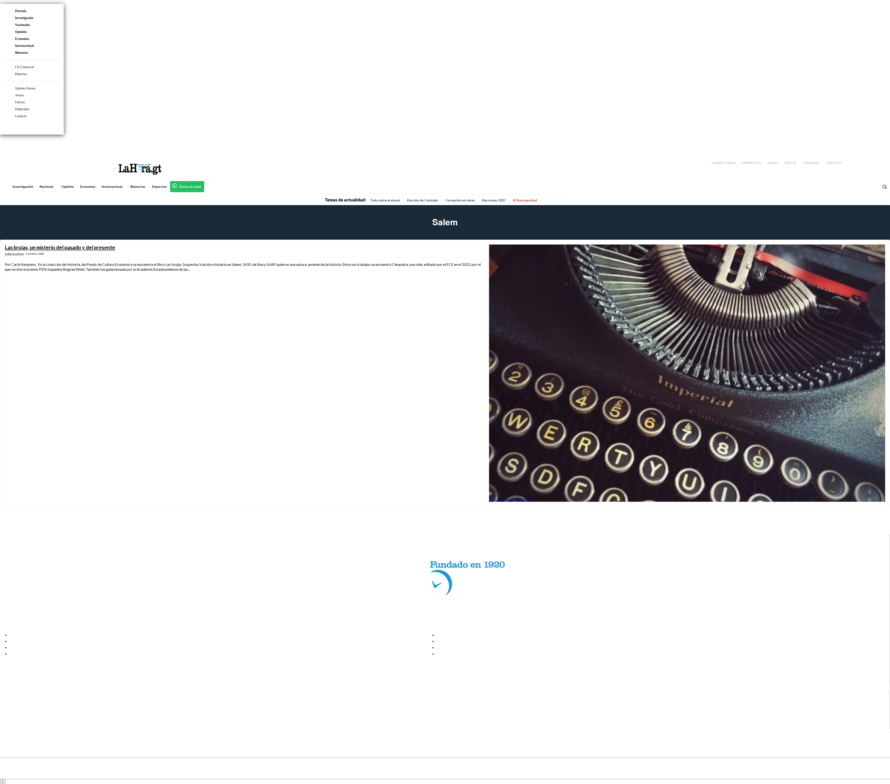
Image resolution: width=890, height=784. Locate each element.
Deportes (21, 74)
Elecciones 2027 (494, 200)
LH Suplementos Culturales (510, 499)
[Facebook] (848, 143)
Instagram (22, 708)
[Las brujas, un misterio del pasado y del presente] (687, 373)
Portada (20, 11)
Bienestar (21, 52)
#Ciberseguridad (525, 200)
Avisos (19, 95)
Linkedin (20, 714)
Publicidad (22, 109)
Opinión (21, 32)
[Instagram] (856, 143)
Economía (22, 39)
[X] (7, 720)
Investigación (24, 18)
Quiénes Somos (25, 88)
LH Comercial (24, 67)
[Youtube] (881, 143)
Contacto (21, 116)
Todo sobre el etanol (385, 200)
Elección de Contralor (422, 200)
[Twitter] (872, 143)
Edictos (20, 102)
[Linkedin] (864, 143)
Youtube (20, 726)
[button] (884, 186)
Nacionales (22, 25)
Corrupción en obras (460, 200)
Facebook (21, 702)
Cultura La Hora (14, 253)
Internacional (24, 45)
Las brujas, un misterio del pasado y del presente (60, 247)
